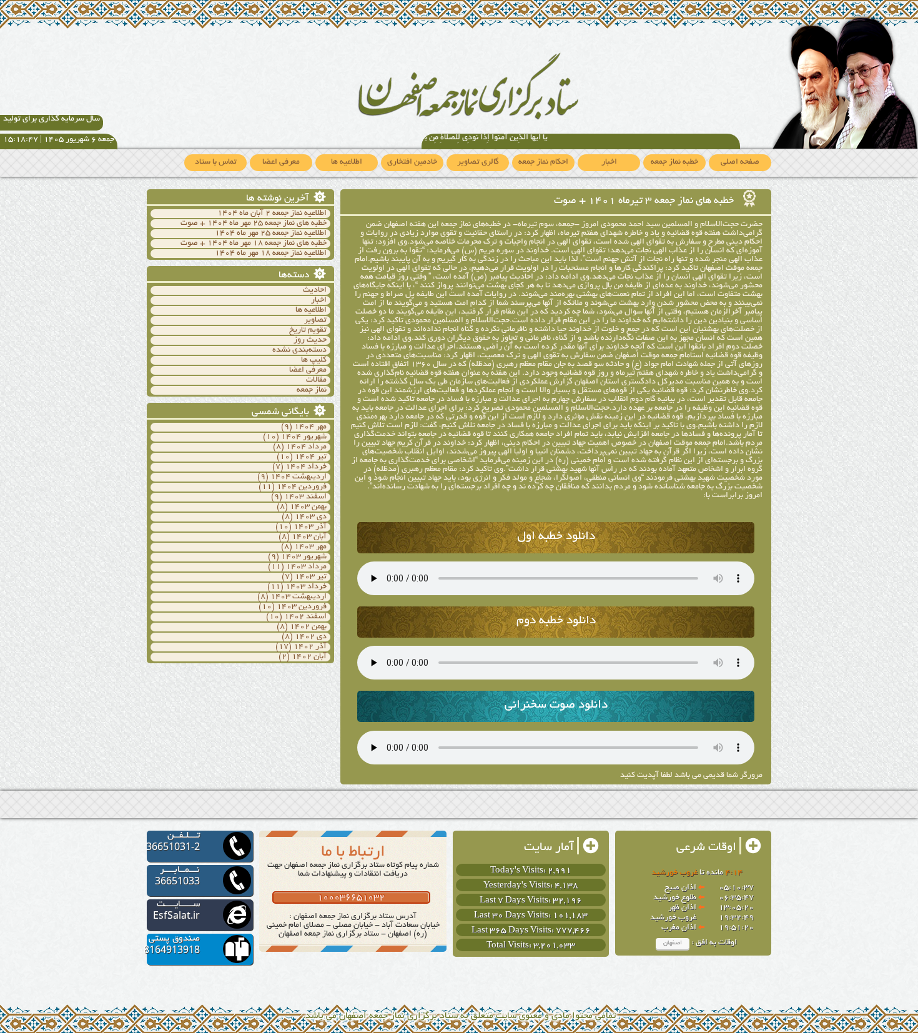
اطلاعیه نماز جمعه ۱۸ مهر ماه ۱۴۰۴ (271, 253)
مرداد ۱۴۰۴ (306, 447)
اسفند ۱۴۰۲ (305, 617)
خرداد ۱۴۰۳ (306, 587)
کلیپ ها (314, 360)
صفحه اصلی (740, 162)
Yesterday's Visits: (519, 886)
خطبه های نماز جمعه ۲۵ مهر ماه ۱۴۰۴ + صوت (253, 223)
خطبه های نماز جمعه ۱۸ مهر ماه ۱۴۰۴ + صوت (253, 243)
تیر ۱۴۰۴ (311, 457)
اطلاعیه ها (346, 162)
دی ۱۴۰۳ (311, 517)
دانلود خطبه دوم (556, 621)
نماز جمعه (312, 390)
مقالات (316, 380)
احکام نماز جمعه (543, 162)
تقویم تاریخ (308, 330)
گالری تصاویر (478, 162)
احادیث (315, 290)
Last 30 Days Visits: (513, 916)
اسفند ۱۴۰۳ (305, 497)
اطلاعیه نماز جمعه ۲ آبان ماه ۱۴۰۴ (272, 213)
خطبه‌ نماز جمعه (674, 162)
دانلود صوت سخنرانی (556, 705)
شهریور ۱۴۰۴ (304, 437)
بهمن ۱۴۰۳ (308, 507)
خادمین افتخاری (412, 162)
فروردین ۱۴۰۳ (302, 607)
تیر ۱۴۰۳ (311, 577)
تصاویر (315, 320)
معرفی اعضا (281, 162)
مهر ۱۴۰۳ (310, 547)
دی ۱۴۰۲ (311, 637)
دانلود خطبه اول (556, 536)
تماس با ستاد (216, 162)
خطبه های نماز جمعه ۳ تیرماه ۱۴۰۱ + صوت (645, 201)
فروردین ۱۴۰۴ (302, 487)
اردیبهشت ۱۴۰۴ (298, 477)
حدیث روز (310, 340)
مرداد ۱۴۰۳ (306, 567)
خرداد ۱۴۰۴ (306, 467)
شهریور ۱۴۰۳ (304, 557)
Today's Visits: (519, 871)
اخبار (609, 162)
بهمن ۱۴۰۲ (308, 627)
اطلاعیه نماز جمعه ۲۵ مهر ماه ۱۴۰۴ (271, 233)
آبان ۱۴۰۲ (309, 657)
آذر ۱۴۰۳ (310, 527)
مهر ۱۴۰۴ (310, 427)
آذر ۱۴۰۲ (310, 647)
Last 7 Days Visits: (516, 901)
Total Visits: (509, 946)
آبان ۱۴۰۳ (309, 537)
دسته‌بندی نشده (299, 350)
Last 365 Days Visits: (513, 931)
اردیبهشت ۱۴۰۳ (298, 597)
